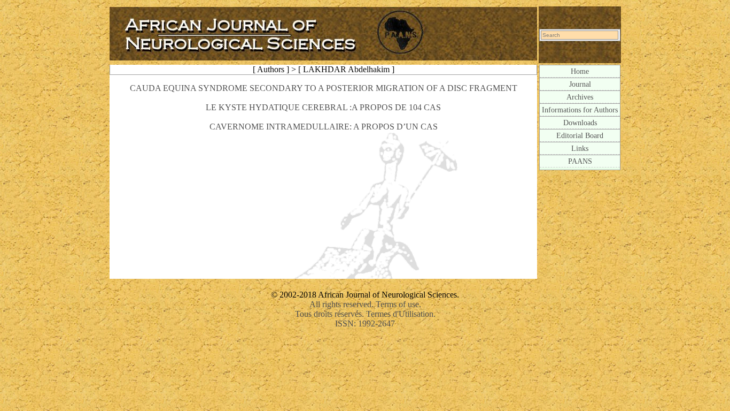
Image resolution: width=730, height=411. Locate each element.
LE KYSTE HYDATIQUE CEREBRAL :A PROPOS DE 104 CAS (323, 107)
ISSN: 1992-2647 (365, 323)
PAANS (580, 161)
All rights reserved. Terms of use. (365, 304)
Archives (579, 97)
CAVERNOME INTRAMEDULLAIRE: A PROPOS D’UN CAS (323, 126)
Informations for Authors (580, 109)
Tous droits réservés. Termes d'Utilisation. (365, 313)
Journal (580, 84)
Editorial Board (579, 135)
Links (579, 148)
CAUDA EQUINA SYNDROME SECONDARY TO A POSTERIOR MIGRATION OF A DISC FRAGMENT (323, 88)
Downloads (580, 122)
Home (580, 71)
